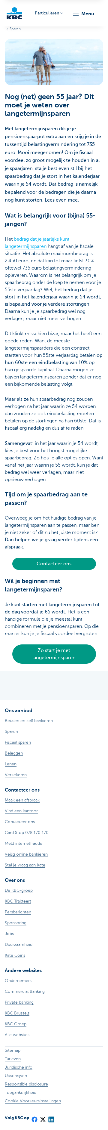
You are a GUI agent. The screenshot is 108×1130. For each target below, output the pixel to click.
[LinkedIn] (51, 1117)
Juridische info (18, 1067)
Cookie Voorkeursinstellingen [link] (33, 1101)
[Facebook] (34, 1117)
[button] (83, 14)
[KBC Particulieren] (14, 13)
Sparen (15, 29)
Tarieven (13, 1059)
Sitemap (12, 1050)
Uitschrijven (16, 1075)
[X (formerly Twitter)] (42, 1117)
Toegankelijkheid (20, 1092)
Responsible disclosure (26, 1084)
